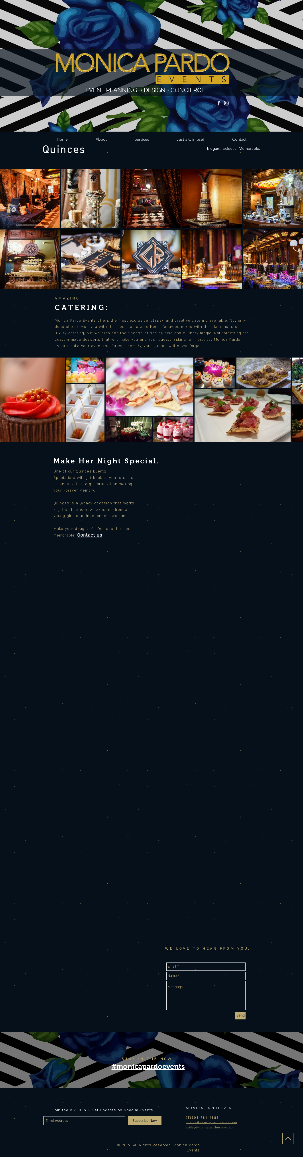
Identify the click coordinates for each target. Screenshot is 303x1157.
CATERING (80, 307)
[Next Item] (295, 400)
